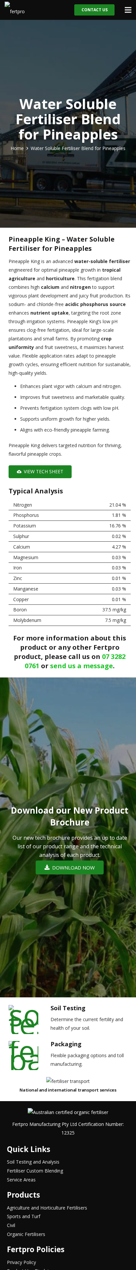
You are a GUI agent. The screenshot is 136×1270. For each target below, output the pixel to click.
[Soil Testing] (29, 1019)
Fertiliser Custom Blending (35, 1171)
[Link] (16, 10)
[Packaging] (29, 1055)
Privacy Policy (21, 1262)
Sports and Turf (23, 1216)
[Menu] (128, 10)
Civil (11, 1225)
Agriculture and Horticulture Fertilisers (47, 1208)
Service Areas (21, 1179)
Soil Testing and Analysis (33, 1162)
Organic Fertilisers (26, 1234)
